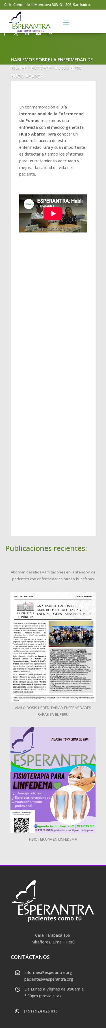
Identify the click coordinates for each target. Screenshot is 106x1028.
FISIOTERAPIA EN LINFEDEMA (53, 839)
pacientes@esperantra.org (48, 979)
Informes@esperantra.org (48, 972)
